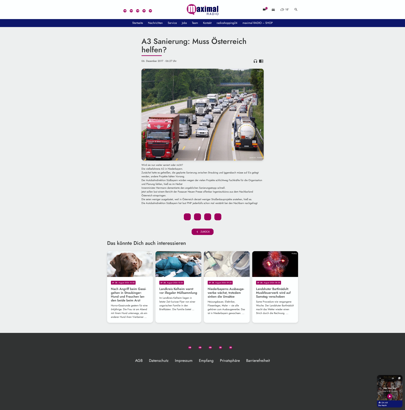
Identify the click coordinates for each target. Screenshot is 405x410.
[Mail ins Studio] (110, 9)
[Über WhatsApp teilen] (207, 217)
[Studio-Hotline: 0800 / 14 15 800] (116, 9)
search (296, 9)
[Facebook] (129, 9)
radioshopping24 (227, 23)
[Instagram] (136, 9)
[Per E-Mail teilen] (218, 217)
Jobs (184, 23)
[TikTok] (155, 9)
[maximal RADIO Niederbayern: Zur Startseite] (202, 9)
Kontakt (207, 23)
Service (172, 23)
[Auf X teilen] (197, 217)
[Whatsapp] (123, 9)
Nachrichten (155, 23)
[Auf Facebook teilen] (187, 217)
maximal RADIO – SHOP (258, 23)
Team (195, 23)
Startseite (137, 23)
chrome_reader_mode (261, 61)
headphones (255, 61)
